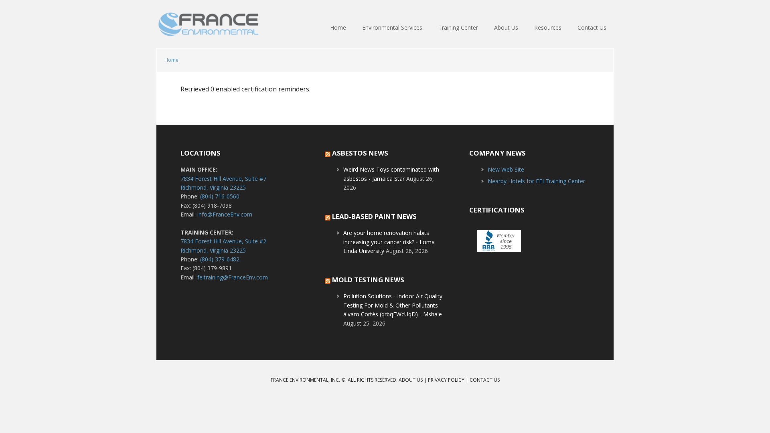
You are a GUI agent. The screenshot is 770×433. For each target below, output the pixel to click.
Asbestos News (360, 153)
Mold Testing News (368, 279)
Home (171, 60)
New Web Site (506, 169)
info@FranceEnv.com (224, 214)
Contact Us (485, 379)
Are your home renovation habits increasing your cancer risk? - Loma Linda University (389, 242)
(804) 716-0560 (219, 196)
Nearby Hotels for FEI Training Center (536, 181)
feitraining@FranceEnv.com (232, 277)
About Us (411, 379)
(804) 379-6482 (219, 259)
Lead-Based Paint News (374, 216)
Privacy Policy (446, 379)
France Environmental (208, 28)
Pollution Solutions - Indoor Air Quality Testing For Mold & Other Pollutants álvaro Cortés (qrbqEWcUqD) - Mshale (392, 305)
